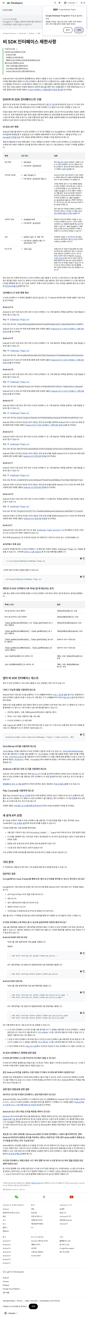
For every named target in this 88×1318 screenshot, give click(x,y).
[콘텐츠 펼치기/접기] (16, 49)
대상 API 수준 (62, 162)
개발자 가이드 (35, 1245)
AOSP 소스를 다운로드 (33, 552)
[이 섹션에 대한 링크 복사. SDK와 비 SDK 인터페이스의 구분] (43, 99)
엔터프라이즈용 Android (11, 1213)
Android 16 (7, 1245)
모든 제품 (6, 1293)
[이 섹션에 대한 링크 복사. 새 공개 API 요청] (24, 815)
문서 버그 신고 (64, 1245)
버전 (39, 33)
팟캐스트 (6, 1231)
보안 (4, 1216)
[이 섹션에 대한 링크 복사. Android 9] (14, 525)
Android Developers (9, 33)
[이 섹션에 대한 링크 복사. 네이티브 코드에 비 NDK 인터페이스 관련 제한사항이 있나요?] (58, 1094)
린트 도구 (35, 774)
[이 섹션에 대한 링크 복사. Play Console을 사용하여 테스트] (36, 791)
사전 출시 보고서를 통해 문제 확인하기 (29, 806)
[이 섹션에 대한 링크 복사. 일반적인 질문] (17, 874)
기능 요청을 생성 (19, 823)
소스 (4, 1220)
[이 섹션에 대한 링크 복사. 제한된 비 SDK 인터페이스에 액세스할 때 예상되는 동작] (56, 588)
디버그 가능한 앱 (58, 695)
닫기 (68, 30)
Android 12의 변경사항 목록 (34, 456)
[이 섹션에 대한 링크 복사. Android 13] (15, 401)
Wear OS (63, 1213)
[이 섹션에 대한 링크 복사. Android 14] (15, 369)
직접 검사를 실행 (60, 784)
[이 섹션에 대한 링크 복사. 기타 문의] (16, 862)
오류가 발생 (66, 169)
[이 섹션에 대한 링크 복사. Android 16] (15, 307)
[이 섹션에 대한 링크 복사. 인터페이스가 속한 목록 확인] (31, 293)
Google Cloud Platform (11, 1289)
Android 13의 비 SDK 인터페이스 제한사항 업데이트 (45, 425)
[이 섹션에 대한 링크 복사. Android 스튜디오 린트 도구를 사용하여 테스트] (48, 769)
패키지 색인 (50, 104)
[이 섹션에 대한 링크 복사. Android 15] (15, 338)
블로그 (5, 1227)
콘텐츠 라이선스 (36, 1183)
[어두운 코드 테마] (81, 558)
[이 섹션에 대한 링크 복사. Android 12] (15, 432)
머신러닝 (34, 1213)
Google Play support (67, 1248)
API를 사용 (47, 1032)
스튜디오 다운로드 (37, 1252)
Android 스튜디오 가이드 (39, 1241)
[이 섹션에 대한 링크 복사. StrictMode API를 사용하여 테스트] (38, 746)
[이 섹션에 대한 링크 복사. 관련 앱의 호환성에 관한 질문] (31, 1089)
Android (6, 1209)
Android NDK (36, 1256)
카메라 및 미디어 (36, 1220)
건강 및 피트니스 (36, 1216)
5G (32, 1227)
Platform (7, 10)
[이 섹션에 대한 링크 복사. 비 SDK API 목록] (21, 127)
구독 (33, 1306)
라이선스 (20, 1301)
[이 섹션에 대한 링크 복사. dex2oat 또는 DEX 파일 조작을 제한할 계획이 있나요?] (52, 1111)
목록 (51, 777)
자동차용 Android (66, 1220)
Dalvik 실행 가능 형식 (11, 1119)
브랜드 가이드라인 (31, 1301)
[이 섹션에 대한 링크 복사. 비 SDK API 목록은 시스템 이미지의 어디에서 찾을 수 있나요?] (58, 1058)
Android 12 (7, 1259)
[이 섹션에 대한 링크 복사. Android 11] (15, 463)
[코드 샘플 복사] (83, 558)
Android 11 (6, 1263)
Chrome (6, 1281)
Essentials (22, 33)
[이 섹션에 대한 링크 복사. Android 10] (15, 494)
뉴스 (4, 1224)
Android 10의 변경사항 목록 (34, 519)
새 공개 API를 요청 (12, 286)
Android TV (64, 1224)
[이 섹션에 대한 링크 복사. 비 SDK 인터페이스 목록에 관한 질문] (38, 1053)
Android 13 (7, 1256)
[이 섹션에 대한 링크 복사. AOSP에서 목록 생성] (23, 544)
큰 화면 (62, 1209)
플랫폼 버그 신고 (65, 1241)
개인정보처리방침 (37, 1224)
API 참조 (34, 1248)
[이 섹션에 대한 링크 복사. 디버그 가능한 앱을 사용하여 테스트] (37, 690)
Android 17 (7, 1241)
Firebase (6, 1285)
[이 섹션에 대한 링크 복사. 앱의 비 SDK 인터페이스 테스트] (41, 678)
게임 (32, 1209)
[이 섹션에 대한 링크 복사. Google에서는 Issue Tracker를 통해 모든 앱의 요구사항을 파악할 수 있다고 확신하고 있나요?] (5, 882)
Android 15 (7, 1248)
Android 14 (7, 1252)
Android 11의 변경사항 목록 (34, 487)
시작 (79, 30)
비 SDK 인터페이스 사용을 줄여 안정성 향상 (44, 90)
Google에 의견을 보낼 (11, 137)
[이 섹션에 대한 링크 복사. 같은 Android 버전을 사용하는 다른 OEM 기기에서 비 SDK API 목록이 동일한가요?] (77, 1072)
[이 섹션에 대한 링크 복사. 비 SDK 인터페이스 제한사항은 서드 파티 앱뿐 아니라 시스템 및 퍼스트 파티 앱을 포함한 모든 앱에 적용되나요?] (20, 1164)
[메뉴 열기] (3, 3)
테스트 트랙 (24, 795)
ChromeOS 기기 (65, 1216)
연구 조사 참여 (64, 1252)
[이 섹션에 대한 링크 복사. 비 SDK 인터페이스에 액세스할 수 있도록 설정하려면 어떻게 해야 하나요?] (68, 922)
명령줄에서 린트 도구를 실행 (14, 784)
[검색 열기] (55, 2)
